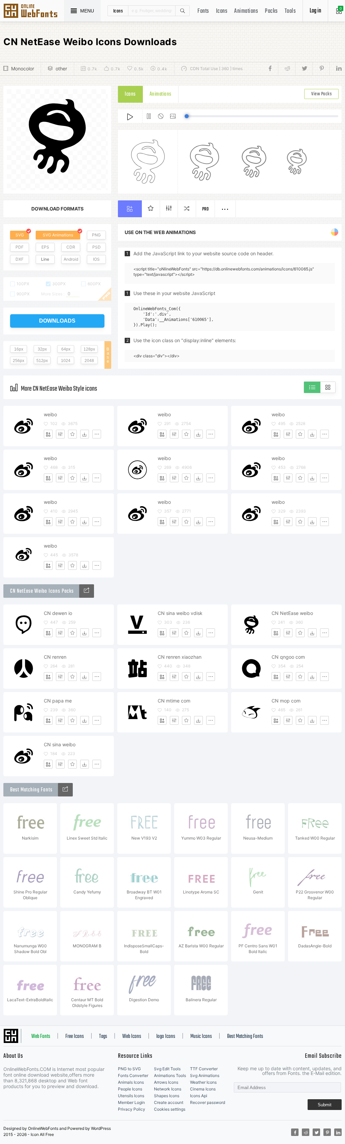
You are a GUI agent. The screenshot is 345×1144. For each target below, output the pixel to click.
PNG (96, 234)
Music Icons (201, 1036)
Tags (103, 1036)
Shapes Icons (166, 1095)
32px (42, 349)
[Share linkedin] (336, 68)
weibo (50, 414)
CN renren (55, 657)
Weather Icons (203, 1082)
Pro (205, 209)
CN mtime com (174, 701)
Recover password (207, 1102)
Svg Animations (204, 1075)
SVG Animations (58, 234)
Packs (271, 11)
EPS (45, 247)
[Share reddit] (286, 68)
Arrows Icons (166, 1082)
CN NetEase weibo (292, 613)
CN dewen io (58, 613)
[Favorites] (72, 434)
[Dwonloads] (84, 434)
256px (18, 360)
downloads (57, 321)
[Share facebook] (272, 68)
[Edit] (60, 434)
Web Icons (131, 1036)
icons (118, 10)
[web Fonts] (65, 789)
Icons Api (198, 1095)
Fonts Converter (133, 1075)
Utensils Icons (131, 1095)
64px (65, 349)
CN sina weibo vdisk (180, 613)
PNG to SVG (129, 1068)
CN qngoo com (288, 657)
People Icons (130, 1088)
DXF (19, 259)
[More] (96, 434)
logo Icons (165, 1036)
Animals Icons (131, 1082)
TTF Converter (204, 1068)
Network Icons (167, 1088)
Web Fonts (40, 1036)
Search (182, 11)
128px (89, 349)
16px (18, 349)
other (61, 68)
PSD (96, 247)
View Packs (321, 94)
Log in (315, 11)
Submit (325, 1104)
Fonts (203, 11)
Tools (290, 11)
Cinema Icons (203, 1088)
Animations (246, 11)
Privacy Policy (131, 1109)
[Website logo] (86, 591)
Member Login (131, 1102)
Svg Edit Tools (167, 1068)
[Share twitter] (303, 68)
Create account (168, 1102)
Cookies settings (169, 1109)
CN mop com (286, 701)
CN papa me (58, 701)
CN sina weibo (59, 744)
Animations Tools (170, 1075)
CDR (70, 247)
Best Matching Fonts (245, 1036)
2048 (89, 360)
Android (71, 259)
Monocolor (22, 68)
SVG (19, 234)
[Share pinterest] (321, 68)
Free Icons (74, 1036)
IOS (96, 259)
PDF (19, 247)
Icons (222, 11)
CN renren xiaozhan (179, 657)
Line (45, 259)
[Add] (48, 434)
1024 (65, 360)
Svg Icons (33, 11)
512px (42, 360)
